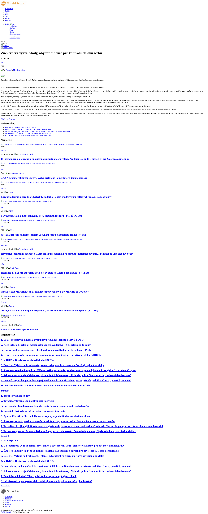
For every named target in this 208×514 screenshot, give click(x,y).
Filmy (12, 30)
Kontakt (8, 504)
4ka (20, 325)
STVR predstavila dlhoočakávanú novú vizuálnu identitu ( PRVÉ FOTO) (41, 215)
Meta (12, 230)
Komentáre (9, 9)
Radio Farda (14, 268)
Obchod (12, 28)
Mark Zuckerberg (19, 70)
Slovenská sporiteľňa (26, 154)
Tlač (6, 16)
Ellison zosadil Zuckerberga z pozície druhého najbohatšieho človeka (28, 129)
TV (6, 13)
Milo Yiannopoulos (17, 173)
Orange (11, 306)
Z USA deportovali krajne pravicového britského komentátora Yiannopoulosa (44, 177)
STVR (11, 211)
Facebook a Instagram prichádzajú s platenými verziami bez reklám (28, 135)
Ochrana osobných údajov (14, 501)
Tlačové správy (15, 38)
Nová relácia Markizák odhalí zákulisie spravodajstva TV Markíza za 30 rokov (45, 291)
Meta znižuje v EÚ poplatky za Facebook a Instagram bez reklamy (28, 133)
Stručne (12, 36)
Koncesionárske (15, 34)
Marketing (13, 26)
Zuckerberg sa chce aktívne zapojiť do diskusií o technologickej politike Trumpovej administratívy (38, 131)
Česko (12, 32)
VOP (7, 502)
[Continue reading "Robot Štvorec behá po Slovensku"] (13, 315)
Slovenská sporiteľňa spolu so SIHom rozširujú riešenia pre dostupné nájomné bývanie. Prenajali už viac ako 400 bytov (67, 253)
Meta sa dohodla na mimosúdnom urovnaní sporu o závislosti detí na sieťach (43, 234)
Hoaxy (7, 11)
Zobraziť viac (5, 436)
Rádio (7, 15)
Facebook (9, 70)
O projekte (8, 497)
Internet (7, 18)
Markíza (12, 287)
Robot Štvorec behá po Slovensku (19, 329)
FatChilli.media (6, 512)
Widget (7, 506)
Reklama (8, 20)
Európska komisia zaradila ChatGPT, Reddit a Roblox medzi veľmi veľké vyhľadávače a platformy (56, 196)
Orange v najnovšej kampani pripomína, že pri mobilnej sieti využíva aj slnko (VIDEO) (49, 310)
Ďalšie (7, 24)
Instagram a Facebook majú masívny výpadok (21, 127)
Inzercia (8, 499)
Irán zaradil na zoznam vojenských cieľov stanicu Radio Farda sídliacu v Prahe (45, 272)
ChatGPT (12, 192)
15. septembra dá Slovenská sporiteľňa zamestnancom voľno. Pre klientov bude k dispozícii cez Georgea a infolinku (65, 158)
